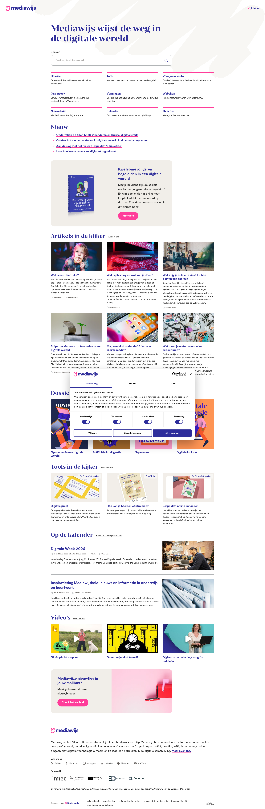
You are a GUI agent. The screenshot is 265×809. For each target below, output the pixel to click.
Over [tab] (174, 383)
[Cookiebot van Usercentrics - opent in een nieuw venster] (174, 374)
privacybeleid (93, 801)
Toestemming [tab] (91, 383)
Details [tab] (132, 383)
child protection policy (129, 801)
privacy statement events (156, 801)
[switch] (117, 422)
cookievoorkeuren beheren (100, 805)
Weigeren (92, 433)
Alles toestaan (172, 433)
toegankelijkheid (179, 801)
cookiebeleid (109, 801)
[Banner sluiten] (191, 374)
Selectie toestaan (132, 433)
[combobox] (111, 60)
